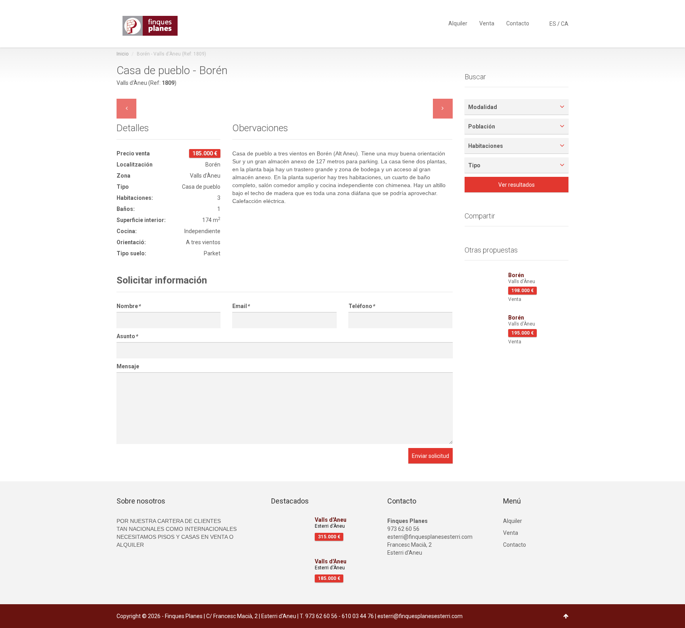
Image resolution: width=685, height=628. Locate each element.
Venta (486, 22)
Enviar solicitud (430, 456)
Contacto (517, 22)
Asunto (127, 336)
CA (564, 24)
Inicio (122, 54)
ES (552, 24)
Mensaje (128, 366)
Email (240, 306)
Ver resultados (516, 185)
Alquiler (457, 22)
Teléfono (361, 306)
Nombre (128, 306)
